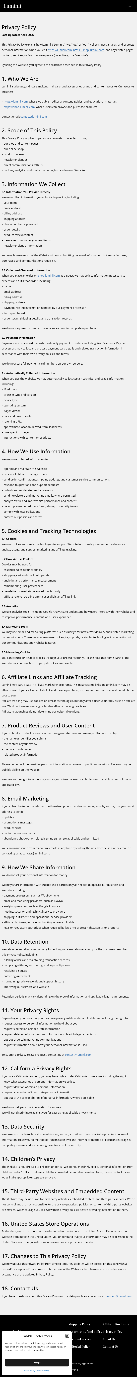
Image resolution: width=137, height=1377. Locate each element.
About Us (109, 1339)
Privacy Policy (43, 1370)
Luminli (12, 5)
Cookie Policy (29, 1370)
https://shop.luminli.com (88, 50)
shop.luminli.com (49, 275)
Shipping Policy (79, 1324)
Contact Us (110, 1346)
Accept (37, 1362)
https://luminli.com (60, 50)
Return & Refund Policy (85, 1332)
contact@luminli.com (33, 116)
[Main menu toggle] (130, 6)
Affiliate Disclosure (116, 1324)
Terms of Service (80, 1339)
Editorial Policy (79, 1346)
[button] (67, 1336)
